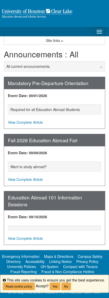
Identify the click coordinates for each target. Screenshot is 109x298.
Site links (53, 40)
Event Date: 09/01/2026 (27, 95)
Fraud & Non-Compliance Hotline (67, 271)
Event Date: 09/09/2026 (27, 152)
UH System (50, 266)
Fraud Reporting (23, 271)
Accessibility (35, 261)
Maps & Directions (58, 256)
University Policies (21, 266)
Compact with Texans (80, 266)
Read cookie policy (19, 286)
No (66, 286)
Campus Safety (90, 256)
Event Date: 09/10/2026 (27, 216)
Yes (55, 286)
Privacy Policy (87, 261)
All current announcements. (54, 66)
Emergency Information (21, 256)
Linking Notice (60, 261)
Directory (13, 261)
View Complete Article (25, 122)
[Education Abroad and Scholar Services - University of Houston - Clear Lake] (54, 13)
